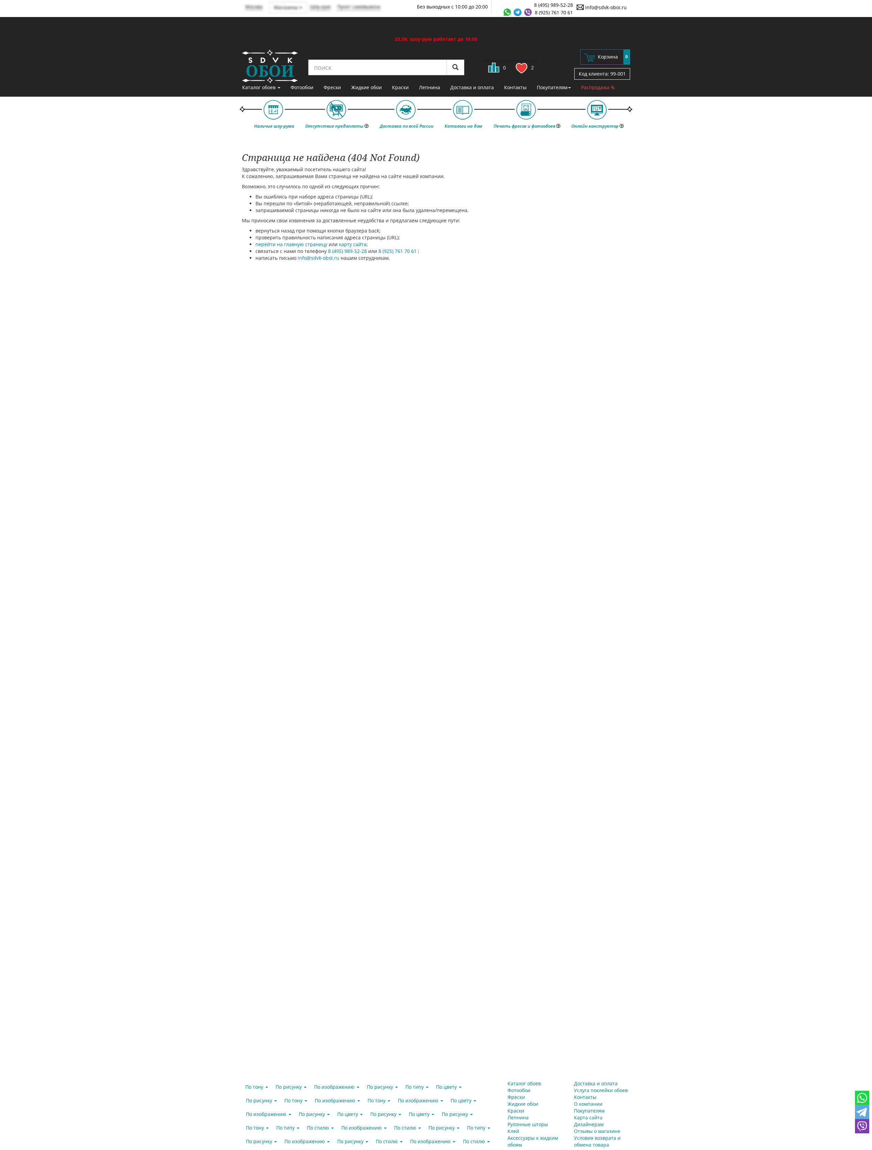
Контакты (515, 87)
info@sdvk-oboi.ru (605, 7)
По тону (255, 1087)
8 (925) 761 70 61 (554, 12)
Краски (400, 87)
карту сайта (353, 244)
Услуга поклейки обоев (601, 1090)
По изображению (335, 1087)
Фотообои (302, 87)
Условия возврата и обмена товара (597, 1141)
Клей (513, 1131)
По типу (415, 1087)
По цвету (447, 1087)
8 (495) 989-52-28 (553, 5)
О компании (588, 1104)
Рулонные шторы (528, 1124)
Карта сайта (588, 1117)
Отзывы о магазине (597, 1131)
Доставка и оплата (472, 87)
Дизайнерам (589, 1124)
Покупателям (552, 87)
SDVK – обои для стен (270, 66)
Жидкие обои (366, 87)
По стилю (318, 1127)
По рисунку (289, 1087)
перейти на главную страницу (291, 244)
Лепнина (429, 87)
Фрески (332, 87)
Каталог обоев (259, 87)
